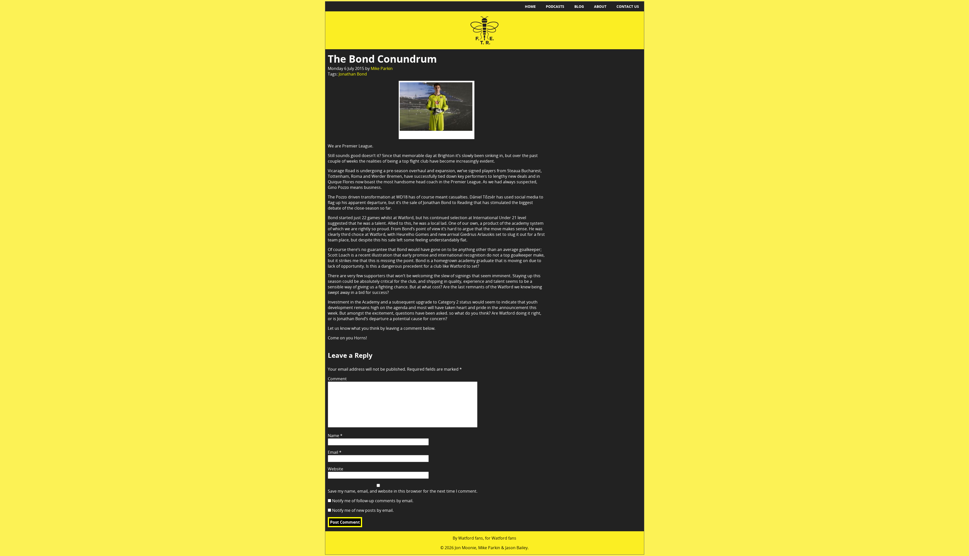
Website (335, 469)
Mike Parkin (382, 68)
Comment (337, 379)
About (600, 6)
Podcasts (555, 6)
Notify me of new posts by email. (363, 510)
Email (334, 452)
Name (335, 435)
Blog (579, 6)
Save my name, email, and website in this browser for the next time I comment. (402, 491)
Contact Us (627, 6)
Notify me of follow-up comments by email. (372, 500)
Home (530, 6)
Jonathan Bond (353, 74)
